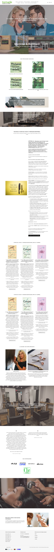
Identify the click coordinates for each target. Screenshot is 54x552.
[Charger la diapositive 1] (24, 34)
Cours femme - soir (7, 538)
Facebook (36, 535)
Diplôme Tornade (7, 541)
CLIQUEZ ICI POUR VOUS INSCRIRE (34, 154)
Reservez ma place (12, 289)
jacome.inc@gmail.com (26, 537)
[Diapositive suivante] (29, 34)
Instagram (36, 537)
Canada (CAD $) (8, 547)
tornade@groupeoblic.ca (26, 536)
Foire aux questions (8, 540)
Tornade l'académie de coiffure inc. (35, 547)
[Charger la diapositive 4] (26, 34)
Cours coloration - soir (8, 539)
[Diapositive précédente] (23, 34)
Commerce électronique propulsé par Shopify (44, 547)
